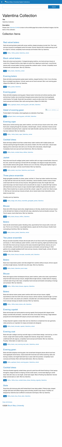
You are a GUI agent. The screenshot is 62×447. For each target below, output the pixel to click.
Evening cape (9, 121)
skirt (32, 254)
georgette (30, 201)
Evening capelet (10, 309)
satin (27, 344)
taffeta (25, 152)
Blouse (6, 205)
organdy (38, 380)
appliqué (13, 105)
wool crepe (24, 268)
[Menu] (2, 2)
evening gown (25, 105)
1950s (9, 152)
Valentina (22, 53)
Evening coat (9, 331)
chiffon (21, 216)
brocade (21, 254)
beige (12, 201)
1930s (9, 53)
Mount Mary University (16, 405)
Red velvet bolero (11, 42)
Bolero (6, 221)
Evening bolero (10, 75)
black (12, 71)
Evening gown (9, 91)
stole (23, 396)
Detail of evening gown (13, 109)
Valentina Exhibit (14, 27)
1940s (13, 53)
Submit (54, 7)
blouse (17, 216)
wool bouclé (31, 170)
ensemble (24, 201)
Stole (5, 385)
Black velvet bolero (12, 58)
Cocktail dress (9, 139)
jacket (17, 53)
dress (19, 201)
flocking (33, 380)
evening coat (21, 344)
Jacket (6, 157)
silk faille (31, 105)
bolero (13, 232)
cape (20, 134)
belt (16, 201)
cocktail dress (19, 152)
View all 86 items (7, 402)
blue (16, 380)
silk (24, 304)
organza (26, 286)
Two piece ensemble (12, 237)
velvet (27, 53)
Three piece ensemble (13, 175)
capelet (22, 326)
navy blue (18, 170)
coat (16, 344)
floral (19, 396)
